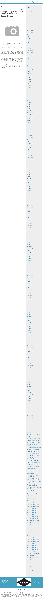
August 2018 (29, 190)
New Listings (29, 11)
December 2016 (30, 229)
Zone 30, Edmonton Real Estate (33, 539)
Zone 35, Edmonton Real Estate (33, 541)
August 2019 (29, 168)
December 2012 (30, 322)
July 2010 (29, 378)
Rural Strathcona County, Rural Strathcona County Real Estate (33, 479)
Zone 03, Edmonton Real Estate (33, 506)
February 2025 (30, 50)
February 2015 (30, 271)
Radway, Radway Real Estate (32, 468)
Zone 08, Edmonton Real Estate (33, 512)
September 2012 (30, 328)
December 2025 (30, 32)
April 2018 (29, 198)
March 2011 (29, 363)
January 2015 (29, 273)
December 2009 (30, 392)
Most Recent (29, 19)
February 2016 (30, 248)
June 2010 (29, 380)
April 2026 (29, 26)
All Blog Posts (29, 9)
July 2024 (29, 60)
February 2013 (30, 318)
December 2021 (30, 114)
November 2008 (30, 417)
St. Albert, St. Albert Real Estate (33, 493)
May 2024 (29, 63)
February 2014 (30, 295)
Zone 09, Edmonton (31, 514)
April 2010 (29, 384)
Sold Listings (29, 15)
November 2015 (30, 254)
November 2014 (30, 277)
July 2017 (29, 215)
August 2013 (29, 306)
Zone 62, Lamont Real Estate (32, 568)
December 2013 (30, 299)
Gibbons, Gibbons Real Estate (32, 460)
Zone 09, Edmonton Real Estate (33, 516)
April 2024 (29, 65)
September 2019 (30, 166)
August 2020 (29, 145)
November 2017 (30, 207)
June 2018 (29, 194)
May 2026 (29, 25)
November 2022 (30, 96)
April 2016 (29, 244)
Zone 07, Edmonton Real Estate (33, 510)
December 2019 (30, 161)
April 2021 (29, 130)
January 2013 (29, 320)
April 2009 (29, 408)
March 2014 (29, 293)
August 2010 (29, 376)
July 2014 (29, 285)
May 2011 (29, 359)
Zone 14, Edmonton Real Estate (33, 522)
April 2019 (29, 176)
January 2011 (29, 367)
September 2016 (30, 235)
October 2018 (29, 186)
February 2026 (30, 30)
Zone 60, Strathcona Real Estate (33, 553)
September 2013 (30, 305)
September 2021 (30, 120)
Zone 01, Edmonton (31, 500)
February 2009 (30, 411)
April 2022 (29, 108)
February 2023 (30, 91)
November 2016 (30, 231)
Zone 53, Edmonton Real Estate (33, 547)
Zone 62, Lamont (30, 566)
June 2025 (29, 42)
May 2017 (29, 219)
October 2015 (29, 256)
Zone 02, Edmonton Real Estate (33, 504)
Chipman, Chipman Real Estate (33, 451)
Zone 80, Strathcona (31, 572)
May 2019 (29, 174)
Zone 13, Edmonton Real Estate (33, 520)
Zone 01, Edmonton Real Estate (33, 502)
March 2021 (29, 131)
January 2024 (29, 71)
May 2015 (29, 266)
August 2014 (29, 283)
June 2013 (29, 310)
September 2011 (30, 351)
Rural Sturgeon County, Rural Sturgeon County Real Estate (32, 485)
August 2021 (29, 122)
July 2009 (29, 402)
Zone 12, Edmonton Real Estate (33, 518)
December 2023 (30, 73)
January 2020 (29, 159)
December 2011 (30, 345)
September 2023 (30, 79)
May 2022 (29, 106)
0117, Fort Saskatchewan (32, 423)
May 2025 (29, 44)
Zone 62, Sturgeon (30, 570)
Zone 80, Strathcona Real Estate (33, 573)
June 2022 (29, 104)
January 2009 (29, 413)
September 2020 (30, 143)
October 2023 (29, 77)
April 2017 (29, 221)
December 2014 (30, 275)
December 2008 (30, 415)
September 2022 (30, 98)
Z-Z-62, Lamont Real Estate (32, 498)
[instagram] (4, 584)
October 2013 (29, 303)
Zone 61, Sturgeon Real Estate (33, 559)
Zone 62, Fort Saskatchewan (32, 561)
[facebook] (2, 584)
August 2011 (29, 353)
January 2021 (29, 135)
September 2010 (30, 375)
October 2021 (29, 118)
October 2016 (29, 233)
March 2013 (29, 316)
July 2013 (29, 308)
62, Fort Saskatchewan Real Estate (33, 434)
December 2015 (30, 252)
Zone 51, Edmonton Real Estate (33, 545)
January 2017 (29, 227)
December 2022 (30, 95)
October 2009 (29, 396)
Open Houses (29, 13)
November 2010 (30, 371)
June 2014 (29, 287)
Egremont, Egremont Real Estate (33, 453)
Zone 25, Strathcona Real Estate (33, 530)
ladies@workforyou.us (5, 582)
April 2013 (29, 314)
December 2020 (30, 137)
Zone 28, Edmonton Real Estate (33, 535)
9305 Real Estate (30, 436)
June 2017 (29, 217)
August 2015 (29, 260)
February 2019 (30, 180)
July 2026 (29, 21)
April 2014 (29, 291)
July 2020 (29, 147)
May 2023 (29, 85)
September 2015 (30, 258)
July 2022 (29, 102)
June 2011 (29, 357)
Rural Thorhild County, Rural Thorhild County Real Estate (34, 488)
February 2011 (30, 365)
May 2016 (29, 242)
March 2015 (29, 270)
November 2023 (30, 75)
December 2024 (30, 52)
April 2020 (29, 153)
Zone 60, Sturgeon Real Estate (33, 557)
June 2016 (29, 240)
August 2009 (29, 400)
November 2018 (30, 184)
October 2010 (29, 373)
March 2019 (29, 178)
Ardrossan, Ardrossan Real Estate (33, 440)
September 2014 (30, 281)
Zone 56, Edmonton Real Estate (33, 549)
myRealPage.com (23, 589)
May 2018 (29, 196)
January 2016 (29, 250)
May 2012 (29, 336)
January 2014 (29, 297)
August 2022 (29, 100)
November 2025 (30, 34)
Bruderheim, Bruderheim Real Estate (34, 447)
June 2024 (29, 61)
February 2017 (30, 225)
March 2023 (29, 89)
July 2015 (29, 262)
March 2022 (29, 110)
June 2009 (29, 404)
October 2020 (29, 141)
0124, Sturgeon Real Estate (32, 429)
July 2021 (29, 124)
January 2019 (29, 182)
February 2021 (30, 133)
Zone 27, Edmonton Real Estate (33, 533)
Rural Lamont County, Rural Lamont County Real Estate (34, 473)
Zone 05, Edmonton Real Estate (33, 508)
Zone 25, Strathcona (31, 528)
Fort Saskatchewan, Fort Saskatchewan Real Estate (12, 19)
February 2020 (30, 157)
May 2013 (29, 312)
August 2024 (29, 58)
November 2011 (30, 347)
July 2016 (29, 238)
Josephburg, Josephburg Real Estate (34, 462)
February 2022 (30, 112)
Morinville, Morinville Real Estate (33, 466)
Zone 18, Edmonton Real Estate (33, 524)
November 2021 (30, 116)
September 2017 (30, 211)
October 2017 (29, 209)
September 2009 (30, 398)
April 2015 (29, 268)
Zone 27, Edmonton (31, 531)
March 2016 (29, 246)
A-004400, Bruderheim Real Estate (33, 438)
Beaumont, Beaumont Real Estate (33, 442)
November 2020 (30, 139)
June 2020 (29, 149)
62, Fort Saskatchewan (31, 432)
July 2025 (29, 40)
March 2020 (29, 155)
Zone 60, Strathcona (31, 551)
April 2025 (29, 46)
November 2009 (30, 394)
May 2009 (29, 406)
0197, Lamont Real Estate (32, 430)
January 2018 (29, 203)
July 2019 (29, 170)
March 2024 (29, 67)
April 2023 (29, 87)
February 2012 (30, 341)
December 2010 (30, 369)
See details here (4, 46)
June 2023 (29, 83)
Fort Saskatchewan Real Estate (33, 455)
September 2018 (30, 188)
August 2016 (29, 236)
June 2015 (29, 264)
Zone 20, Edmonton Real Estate (33, 526)
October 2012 (29, 326)
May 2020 (29, 151)
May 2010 (29, 382)
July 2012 (29, 332)
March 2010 (29, 386)
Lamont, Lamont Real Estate (32, 464)
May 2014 (29, 289)
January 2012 (29, 343)
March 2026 (29, 28)
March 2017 (29, 223)
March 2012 (29, 340)
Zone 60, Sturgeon (30, 555)
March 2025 (29, 48)
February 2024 (30, 69)
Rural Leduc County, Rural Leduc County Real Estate (33, 476)
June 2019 (29, 172)
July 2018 (29, 192)
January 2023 (29, 93)
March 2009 (29, 410)
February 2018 (30, 201)
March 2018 (29, 200)
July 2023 (29, 81)
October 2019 (29, 165)
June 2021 (29, 126)
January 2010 (29, 390)
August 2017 (29, 213)
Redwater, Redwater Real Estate (33, 470)
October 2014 (29, 279)
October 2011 (29, 349)
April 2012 (29, 338)
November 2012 (30, 324)
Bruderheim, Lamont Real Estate (33, 449)
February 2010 (30, 388)
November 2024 (30, 54)
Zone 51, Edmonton (31, 543)
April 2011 (29, 361)
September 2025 (30, 38)
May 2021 (29, 128)
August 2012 (29, 330)
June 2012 (29, 334)
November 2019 (30, 163)
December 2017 (30, 205)
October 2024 (29, 56)
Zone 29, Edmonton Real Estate (33, 537)
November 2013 (30, 301)
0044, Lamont (29, 422)
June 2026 (29, 23)
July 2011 (29, 355)
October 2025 (29, 36)
